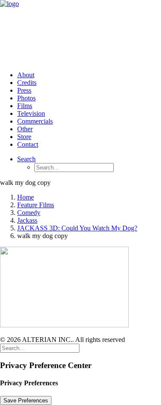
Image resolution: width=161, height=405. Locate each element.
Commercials (35, 121)
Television (31, 113)
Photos (26, 98)
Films (24, 105)
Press (24, 90)
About (25, 75)
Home (25, 197)
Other (25, 129)
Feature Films (35, 205)
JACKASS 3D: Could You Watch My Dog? (77, 228)
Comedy (28, 212)
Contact (27, 144)
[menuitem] (89, 75)
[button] (26, 159)
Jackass (27, 220)
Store (24, 136)
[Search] (39, 347)
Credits (26, 82)
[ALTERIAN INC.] (80, 32)
